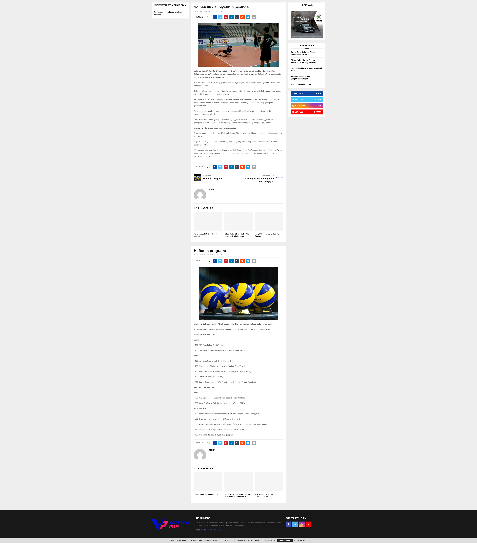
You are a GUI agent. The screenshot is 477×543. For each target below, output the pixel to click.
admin (201, 11)
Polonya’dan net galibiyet (301, 84)
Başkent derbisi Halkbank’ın (206, 494)
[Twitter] (295, 524)
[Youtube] (308, 524)
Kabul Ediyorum (285, 540)
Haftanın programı (212, 178)
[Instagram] (302, 524)
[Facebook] (288, 524)
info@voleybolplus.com (212, 530)
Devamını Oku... (300, 540)
